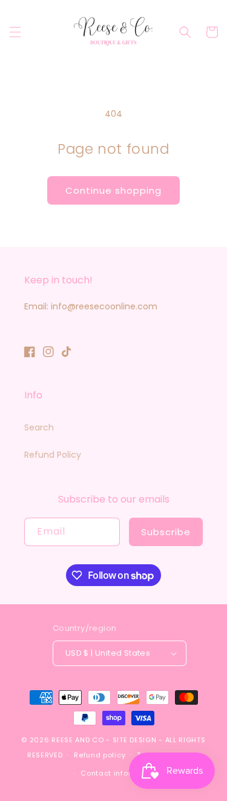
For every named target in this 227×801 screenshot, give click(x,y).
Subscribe (166, 532)
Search (39, 427)
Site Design (135, 740)
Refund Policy (52, 455)
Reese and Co (77, 740)
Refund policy (99, 755)
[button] (15, 32)
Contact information (119, 773)
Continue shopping (113, 190)
